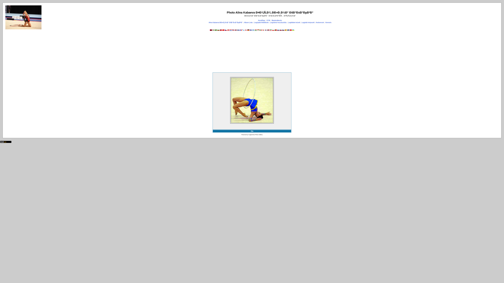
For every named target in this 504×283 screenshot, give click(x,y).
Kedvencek (320, 22)
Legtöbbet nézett (294, 22)
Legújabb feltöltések (261, 22)
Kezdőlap (261, 20)
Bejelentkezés (277, 20)
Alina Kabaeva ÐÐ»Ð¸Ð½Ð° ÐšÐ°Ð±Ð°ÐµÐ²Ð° (226, 22)
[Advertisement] (252, 52)
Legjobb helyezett (308, 22)
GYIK (268, 20)
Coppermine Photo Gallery (255, 134)
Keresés (328, 22)
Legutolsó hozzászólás (278, 22)
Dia (252, 131)
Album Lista (248, 22)
